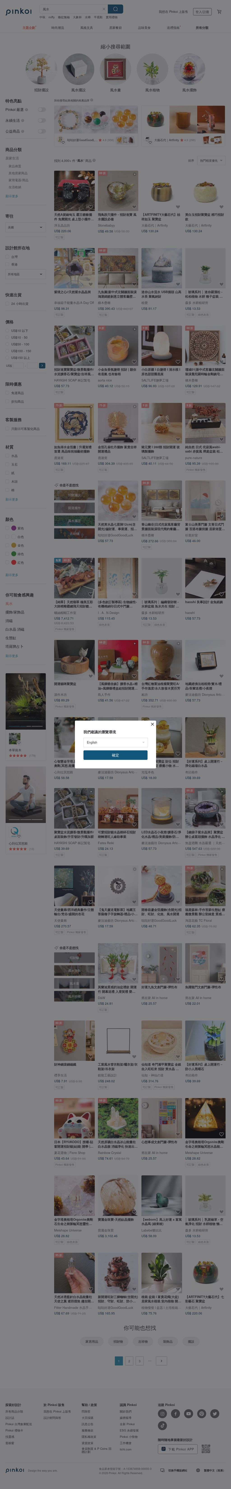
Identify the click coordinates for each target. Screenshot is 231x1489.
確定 (115, 755)
